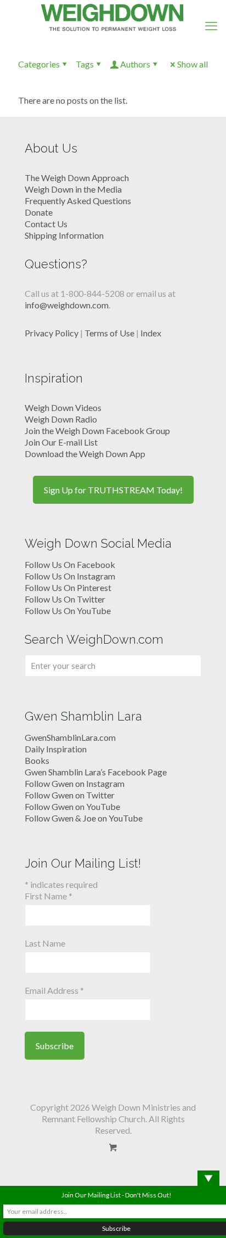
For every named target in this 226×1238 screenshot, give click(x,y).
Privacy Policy (51, 333)
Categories (39, 64)
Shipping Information (64, 235)
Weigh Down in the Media (73, 189)
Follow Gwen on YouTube (72, 806)
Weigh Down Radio (61, 419)
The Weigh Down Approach (77, 177)
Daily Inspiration (56, 749)
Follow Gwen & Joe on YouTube (84, 818)
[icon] (113, 1147)
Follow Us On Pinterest (68, 587)
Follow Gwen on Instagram (75, 783)
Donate (39, 212)
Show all (192, 64)
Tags (85, 64)
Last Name (45, 943)
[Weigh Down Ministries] (113, 16)
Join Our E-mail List (61, 442)
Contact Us (46, 223)
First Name (48, 896)
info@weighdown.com (67, 305)
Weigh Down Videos (63, 407)
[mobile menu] (211, 25)
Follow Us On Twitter (65, 599)
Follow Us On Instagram (70, 576)
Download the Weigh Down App (85, 453)
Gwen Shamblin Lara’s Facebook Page (96, 772)
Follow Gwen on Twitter (70, 795)
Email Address (54, 990)
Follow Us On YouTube (68, 610)
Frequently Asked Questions (78, 200)
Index (150, 333)
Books (37, 760)
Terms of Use (109, 333)
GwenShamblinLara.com (70, 737)
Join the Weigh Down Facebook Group (97, 430)
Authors (135, 64)
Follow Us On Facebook (70, 564)
